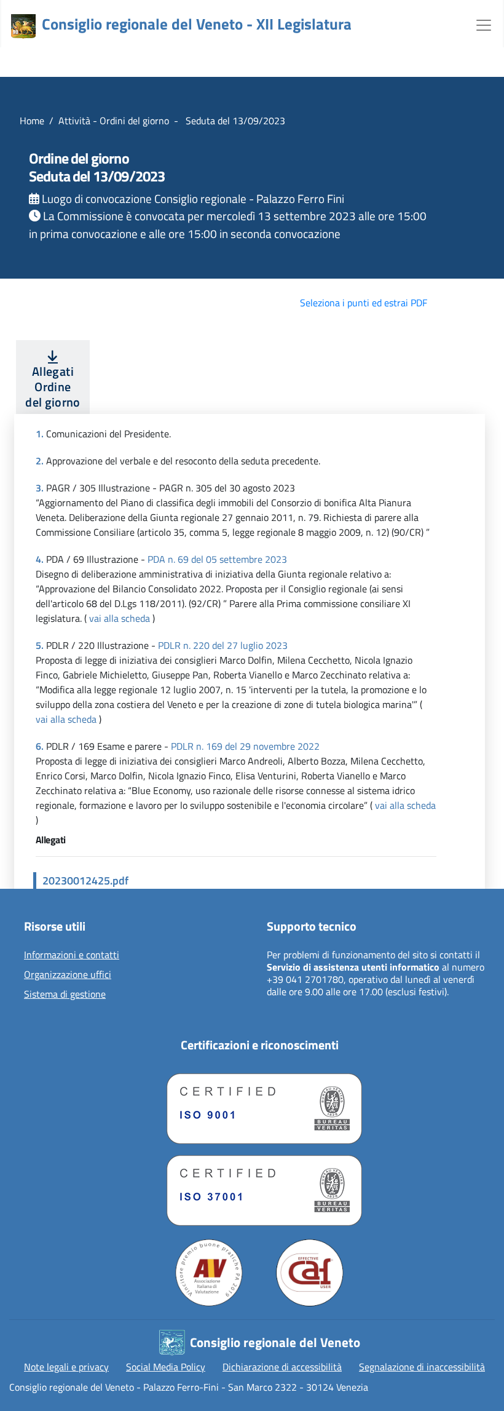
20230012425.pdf (85, 880)
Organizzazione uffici (67, 975)
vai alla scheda (119, 618)
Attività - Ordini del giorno (113, 120)
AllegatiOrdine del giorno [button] (53, 386)
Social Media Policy (165, 1366)
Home (32, 120)
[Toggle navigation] (483, 24)
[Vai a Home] (23, 26)
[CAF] (310, 1273)
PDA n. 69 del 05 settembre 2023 (217, 559)
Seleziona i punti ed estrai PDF (363, 302)
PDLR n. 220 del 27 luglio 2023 (223, 645)
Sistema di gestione (65, 994)
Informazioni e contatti (71, 955)
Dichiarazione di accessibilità (282, 1366)
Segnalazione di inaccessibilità (422, 1366)
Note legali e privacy (66, 1366)
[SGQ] (259, 1105)
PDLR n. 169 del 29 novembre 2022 (245, 746)
